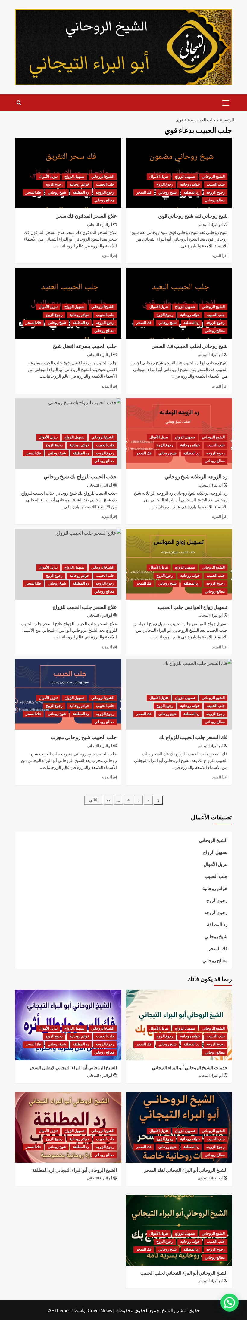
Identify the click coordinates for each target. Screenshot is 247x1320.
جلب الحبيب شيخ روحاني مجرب (84, 737)
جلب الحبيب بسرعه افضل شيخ (85, 346)
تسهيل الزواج (185, 176)
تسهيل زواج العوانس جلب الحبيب (192, 607)
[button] (226, 101)
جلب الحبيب (216, 184)
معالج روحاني (215, 200)
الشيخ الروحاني (213, 176)
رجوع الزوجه (215, 192)
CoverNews (100, 1310)
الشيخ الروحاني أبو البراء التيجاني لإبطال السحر (73, 1068)
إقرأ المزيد (219, 255)
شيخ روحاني (167, 192)
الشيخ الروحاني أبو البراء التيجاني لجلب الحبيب (183, 1273)
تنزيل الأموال (158, 176)
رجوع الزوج (164, 184)
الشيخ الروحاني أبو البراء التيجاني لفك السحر (185, 1170)
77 (108, 800)
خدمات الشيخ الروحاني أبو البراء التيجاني (189, 1068)
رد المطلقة (191, 192)
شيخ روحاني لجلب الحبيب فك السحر (189, 346)
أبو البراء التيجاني (210, 224)
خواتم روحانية (190, 184)
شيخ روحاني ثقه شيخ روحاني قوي (192, 216)
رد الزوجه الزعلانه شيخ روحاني (195, 476)
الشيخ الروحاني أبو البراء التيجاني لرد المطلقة (74, 1170)
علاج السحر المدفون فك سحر (86, 216)
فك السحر (144, 192)
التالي (93, 800)
